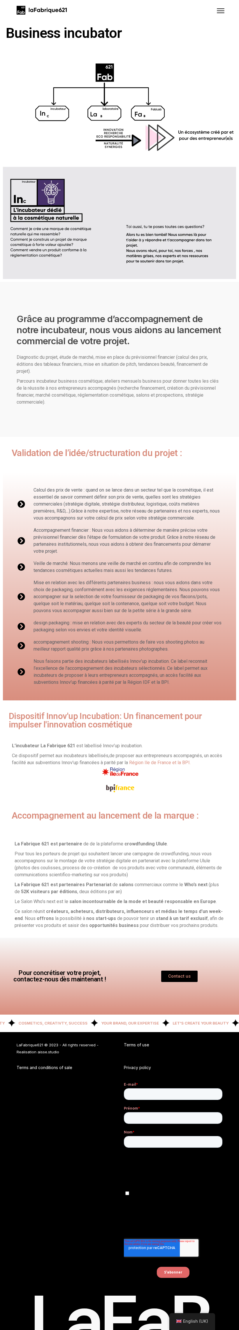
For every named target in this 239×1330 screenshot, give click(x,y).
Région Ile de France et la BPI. (160, 762)
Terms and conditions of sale (44, 1067)
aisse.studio (48, 1052)
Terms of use (136, 1044)
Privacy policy (137, 1067)
